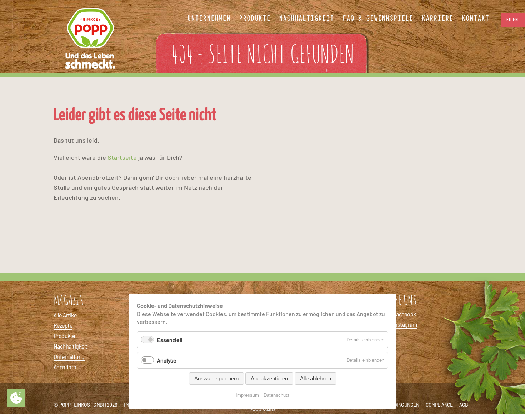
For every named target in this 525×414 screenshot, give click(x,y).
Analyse (166, 360)
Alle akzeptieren (269, 378)
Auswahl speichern (216, 378)
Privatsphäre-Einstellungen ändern (16, 398)
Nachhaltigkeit (70, 346)
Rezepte (63, 325)
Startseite (122, 157)
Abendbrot (66, 367)
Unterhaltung (69, 356)
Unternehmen (208, 19)
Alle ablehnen (315, 378)
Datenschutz (277, 395)
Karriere (437, 19)
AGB (463, 404)
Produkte (64, 336)
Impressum (247, 395)
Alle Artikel (66, 315)
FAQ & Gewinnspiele (377, 19)
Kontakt (475, 19)
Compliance (439, 404)
